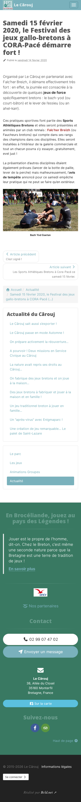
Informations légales (56, 767)
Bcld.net (47, 792)
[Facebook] (35, 728)
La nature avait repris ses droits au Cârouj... (36, 367)
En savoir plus (22, 568)
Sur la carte (42, 703)
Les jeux (16, 463)
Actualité (16, 481)
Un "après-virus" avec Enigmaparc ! (36, 420)
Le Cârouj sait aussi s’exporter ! (33, 324)
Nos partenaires (43, 606)
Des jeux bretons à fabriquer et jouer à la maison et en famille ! (40, 394)
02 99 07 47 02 (43, 639)
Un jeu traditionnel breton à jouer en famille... (37, 408)
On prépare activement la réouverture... (39, 342)
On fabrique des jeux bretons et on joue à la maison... (39, 380)
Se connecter (14, 777)
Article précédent (21, 256)
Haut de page (63, 741)
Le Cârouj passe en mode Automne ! (37, 333)
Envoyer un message (43, 651)
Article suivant (44, 271)
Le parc (15, 454)
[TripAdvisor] (45, 728)
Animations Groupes (25, 472)
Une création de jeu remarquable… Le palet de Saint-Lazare (38, 431)
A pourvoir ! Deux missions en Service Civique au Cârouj (38, 353)
